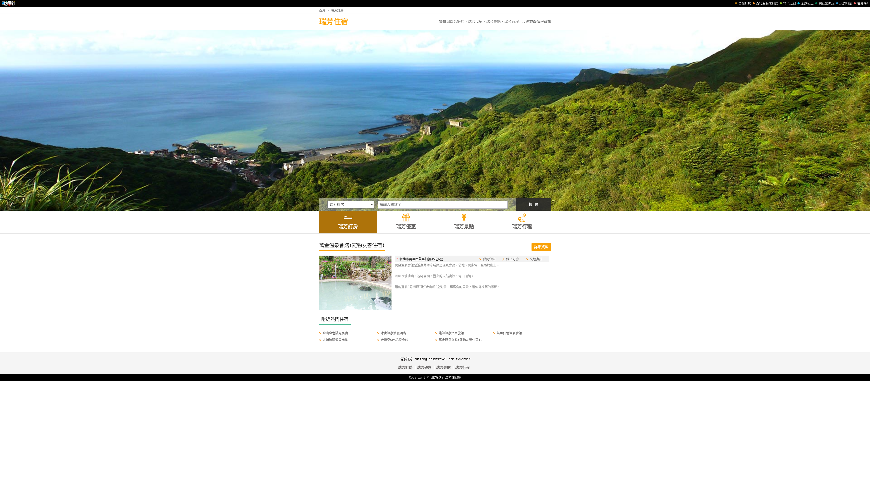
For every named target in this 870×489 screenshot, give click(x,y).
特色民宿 (789, 3)
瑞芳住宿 (333, 21)
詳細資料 (541, 247)
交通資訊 (536, 259)
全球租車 (807, 3)
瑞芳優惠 (424, 367)
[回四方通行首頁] (8, 3)
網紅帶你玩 (826, 3)
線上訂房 (512, 259)
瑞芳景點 (443, 367)
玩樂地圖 (845, 3)
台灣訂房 (744, 3)
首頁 (322, 10)
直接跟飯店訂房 (767, 3)
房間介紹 (489, 259)
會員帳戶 (863, 3)
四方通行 (437, 377)
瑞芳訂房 (337, 10)
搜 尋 (533, 204)
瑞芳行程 (462, 367)
